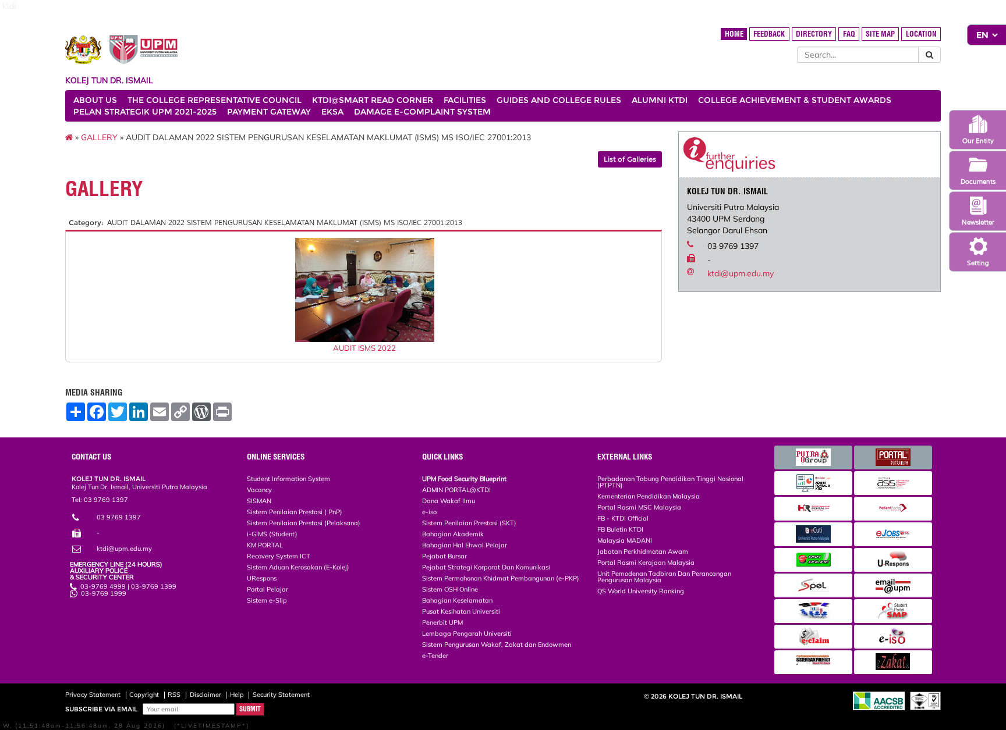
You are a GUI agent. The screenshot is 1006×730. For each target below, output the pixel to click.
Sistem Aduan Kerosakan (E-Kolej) (298, 567)
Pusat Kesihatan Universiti (461, 611)
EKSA (332, 111)
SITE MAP (880, 34)
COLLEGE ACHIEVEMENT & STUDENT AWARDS (794, 100)
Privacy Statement (93, 694)
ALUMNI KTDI (660, 100)
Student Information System (288, 479)
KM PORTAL (265, 545)
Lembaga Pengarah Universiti (467, 633)
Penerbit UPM (442, 622)
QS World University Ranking (640, 591)
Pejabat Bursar (444, 556)
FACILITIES (465, 100)
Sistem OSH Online (450, 589)
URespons (262, 578)
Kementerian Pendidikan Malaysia (648, 496)
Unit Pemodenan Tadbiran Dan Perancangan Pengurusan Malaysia (664, 576)
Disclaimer (205, 694)
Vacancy (259, 490)
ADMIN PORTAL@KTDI (456, 490)
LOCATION (921, 34)
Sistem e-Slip (267, 600)
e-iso (429, 512)
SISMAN (259, 501)
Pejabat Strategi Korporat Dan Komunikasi (486, 567)
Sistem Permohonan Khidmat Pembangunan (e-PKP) (500, 578)
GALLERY (99, 137)
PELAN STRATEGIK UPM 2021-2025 (145, 111)
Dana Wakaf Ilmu (448, 501)
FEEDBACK (769, 34)
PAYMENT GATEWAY (269, 111)
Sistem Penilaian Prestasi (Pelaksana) (303, 523)
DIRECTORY (814, 34)
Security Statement (281, 694)
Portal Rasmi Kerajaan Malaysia (646, 562)
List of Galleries (630, 159)
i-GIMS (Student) (272, 534)
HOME (734, 34)
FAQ (849, 34)
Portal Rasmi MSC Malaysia (639, 507)
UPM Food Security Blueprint (464, 479)
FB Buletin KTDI (620, 529)
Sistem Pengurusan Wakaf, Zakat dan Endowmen (496, 644)
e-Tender (435, 655)
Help (237, 694)
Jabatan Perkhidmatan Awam (642, 551)
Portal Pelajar (267, 589)
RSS (174, 694)
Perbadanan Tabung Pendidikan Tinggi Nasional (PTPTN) (670, 482)
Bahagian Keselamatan (457, 600)
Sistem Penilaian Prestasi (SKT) (469, 523)
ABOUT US (95, 100)
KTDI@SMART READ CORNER (372, 100)
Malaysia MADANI (624, 540)
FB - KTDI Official (623, 518)
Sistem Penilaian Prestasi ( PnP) (294, 512)
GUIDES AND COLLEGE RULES (559, 100)
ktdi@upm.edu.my (740, 273)
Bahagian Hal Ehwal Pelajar (464, 545)
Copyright (144, 694)
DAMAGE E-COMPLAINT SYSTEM (422, 111)
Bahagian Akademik (453, 534)
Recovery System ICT (278, 556)
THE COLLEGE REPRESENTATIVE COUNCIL (214, 100)
